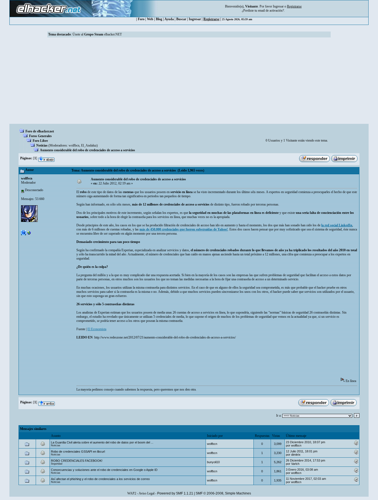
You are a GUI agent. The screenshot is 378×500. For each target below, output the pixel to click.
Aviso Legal (146, 493)
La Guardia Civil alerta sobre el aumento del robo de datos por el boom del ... (102, 442)
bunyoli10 (213, 462)
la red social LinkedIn (336, 225)
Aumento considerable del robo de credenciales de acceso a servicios (87, 150)
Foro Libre (40, 141)
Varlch (295, 463)
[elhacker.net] (29, 234)
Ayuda (169, 19)
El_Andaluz (89, 145)
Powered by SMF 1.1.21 (175, 493)
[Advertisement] (189, 82)
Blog (159, 19)
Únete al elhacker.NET (97, 34)
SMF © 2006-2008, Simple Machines (223, 493)
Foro (141, 19)
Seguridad (56, 463)
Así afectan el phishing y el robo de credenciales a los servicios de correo (100, 479)
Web (150, 19)
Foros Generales (40, 136)
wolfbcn (74, 145)
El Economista (96, 329)
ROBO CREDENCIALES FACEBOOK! (76, 460)
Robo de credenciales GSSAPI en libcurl (78, 451)
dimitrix (296, 454)
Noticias (42, 145)
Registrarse (211, 19)
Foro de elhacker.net (39, 131)
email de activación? (271, 10)
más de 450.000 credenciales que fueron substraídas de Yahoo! (183, 229)
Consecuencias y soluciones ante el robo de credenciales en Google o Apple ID (104, 469)
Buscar (181, 19)
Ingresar (278, 6)
